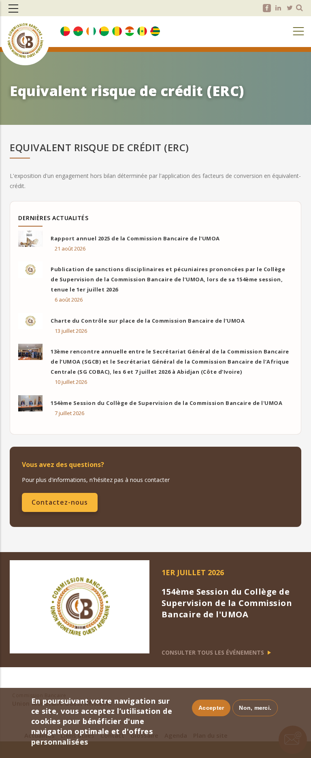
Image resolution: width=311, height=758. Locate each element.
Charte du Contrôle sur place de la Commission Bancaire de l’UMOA (148, 320)
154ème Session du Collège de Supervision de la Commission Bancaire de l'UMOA (166, 403)
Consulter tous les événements (214, 652)
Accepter (211, 707)
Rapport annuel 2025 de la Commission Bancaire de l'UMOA (135, 238)
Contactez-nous (60, 502)
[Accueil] (25, 28)
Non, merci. (255, 707)
